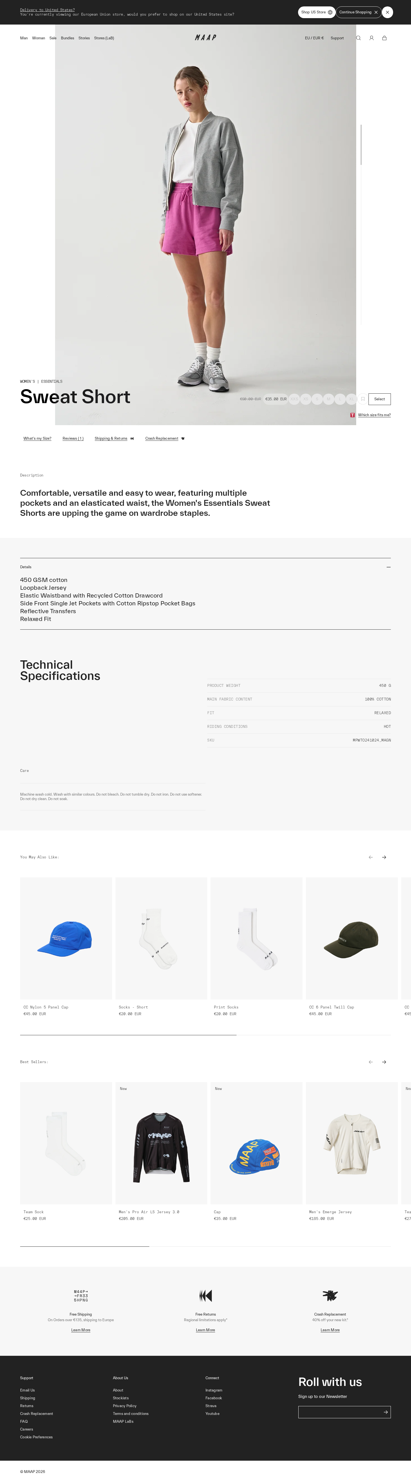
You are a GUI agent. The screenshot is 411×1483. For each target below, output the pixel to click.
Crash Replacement (161, 438)
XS (305, 399)
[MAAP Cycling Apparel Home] (205, 39)
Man (24, 38)
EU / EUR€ (314, 38)
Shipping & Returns (111, 438)
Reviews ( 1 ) (73, 438)
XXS (294, 399)
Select (379, 399)
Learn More (81, 1330)
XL (351, 399)
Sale (52, 38)
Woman (38, 38)
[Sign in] (371, 38)
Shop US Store (313, 12)
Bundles (67, 38)
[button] (66, 1437)
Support (337, 38)
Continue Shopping (355, 12)
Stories (84, 38)
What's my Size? (37, 438)
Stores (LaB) (104, 38)
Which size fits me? (374, 415)
